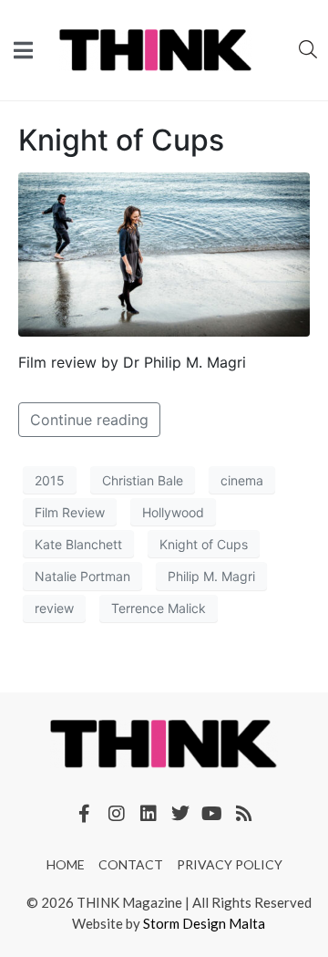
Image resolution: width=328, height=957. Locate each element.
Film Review (70, 512)
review (54, 608)
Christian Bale (142, 480)
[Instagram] (117, 814)
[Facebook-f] (85, 814)
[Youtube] (212, 814)
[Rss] (244, 814)
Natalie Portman (82, 576)
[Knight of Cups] (164, 253)
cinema (241, 480)
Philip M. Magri (211, 576)
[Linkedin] (148, 814)
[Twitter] (180, 814)
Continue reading (89, 420)
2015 (50, 480)
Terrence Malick (158, 608)
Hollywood (173, 512)
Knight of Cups (121, 140)
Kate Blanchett (78, 544)
